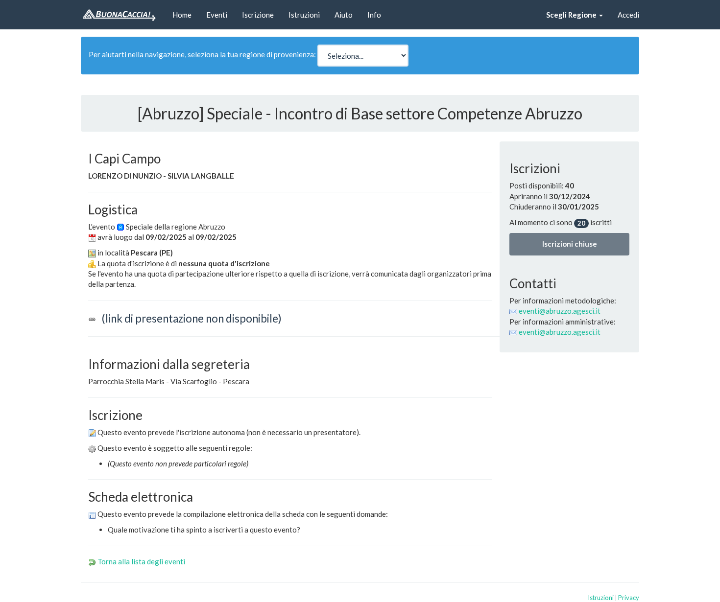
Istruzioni (304, 14)
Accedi (628, 14)
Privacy (628, 598)
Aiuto (344, 14)
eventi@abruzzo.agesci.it (559, 310)
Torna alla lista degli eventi (141, 561)
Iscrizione (258, 14)
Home (182, 14)
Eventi (216, 14)
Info (374, 14)
